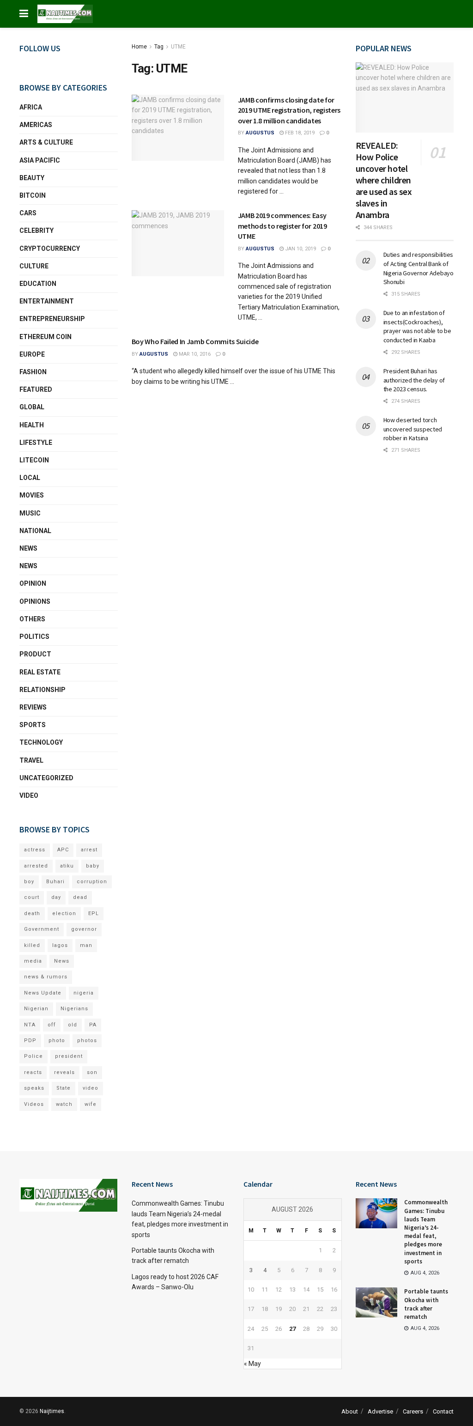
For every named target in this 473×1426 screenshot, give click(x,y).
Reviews (33, 707)
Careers (413, 1411)
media (33, 961)
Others (32, 619)
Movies (31, 495)
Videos (34, 1104)
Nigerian (36, 1009)
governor (84, 929)
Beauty (31, 178)
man (86, 945)
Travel (31, 760)
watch (64, 1104)
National (35, 530)
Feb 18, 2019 (299, 133)
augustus (260, 133)
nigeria (83, 993)
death (32, 913)
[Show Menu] (23, 14)
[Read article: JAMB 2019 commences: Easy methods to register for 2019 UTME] (178, 243)
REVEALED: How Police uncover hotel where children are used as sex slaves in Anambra (384, 180)
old (72, 1025)
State (63, 1088)
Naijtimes (52, 1411)
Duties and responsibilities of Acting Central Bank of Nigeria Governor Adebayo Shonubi (418, 268)
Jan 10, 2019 (300, 249)
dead (80, 897)
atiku (67, 866)
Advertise (380, 1411)
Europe (32, 354)
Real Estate (40, 672)
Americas (35, 124)
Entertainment (46, 301)
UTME (178, 46)
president (69, 1056)
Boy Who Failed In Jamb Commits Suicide (195, 341)
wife (91, 1104)
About (349, 1411)
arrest (89, 850)
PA (93, 1025)
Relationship (42, 689)
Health (31, 425)
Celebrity (36, 230)
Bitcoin (32, 195)
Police (33, 1056)
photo (57, 1041)
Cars (27, 213)
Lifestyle (35, 442)
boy (29, 882)
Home (139, 46)
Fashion (33, 372)
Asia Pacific (39, 160)
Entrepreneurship (52, 318)
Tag (159, 46)
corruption (92, 882)
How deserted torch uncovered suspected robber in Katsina (413, 429)
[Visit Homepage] (65, 14)
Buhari (55, 882)
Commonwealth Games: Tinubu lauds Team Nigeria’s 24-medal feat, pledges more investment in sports (426, 1231)
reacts (33, 1072)
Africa (30, 107)
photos (87, 1041)
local (29, 477)
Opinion (32, 583)
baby (92, 866)
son (92, 1072)
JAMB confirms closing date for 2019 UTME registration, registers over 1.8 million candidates (289, 110)
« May (252, 1363)
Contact (443, 1411)
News (28, 548)
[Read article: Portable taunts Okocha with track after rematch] (376, 1302)
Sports (32, 724)
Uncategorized (46, 778)
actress (34, 850)
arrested (36, 866)
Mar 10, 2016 (194, 354)
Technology (41, 742)
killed (32, 945)
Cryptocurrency (49, 248)
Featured (35, 389)
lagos (60, 945)
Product (35, 654)
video (90, 1088)
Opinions (34, 601)
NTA (30, 1025)
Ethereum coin (45, 336)
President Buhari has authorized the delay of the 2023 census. (414, 380)
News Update (42, 993)
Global (31, 407)
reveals (64, 1072)
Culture (34, 266)
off (52, 1025)
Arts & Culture (46, 142)
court (31, 897)
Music (30, 513)
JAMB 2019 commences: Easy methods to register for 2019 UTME (282, 226)
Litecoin (34, 460)
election (64, 913)
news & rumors (45, 977)
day (56, 897)
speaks (34, 1088)
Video (28, 795)
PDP (30, 1041)
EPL (93, 913)
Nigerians (74, 1009)
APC (63, 850)
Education (37, 283)
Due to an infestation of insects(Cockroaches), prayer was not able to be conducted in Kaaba (417, 326)
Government (41, 929)
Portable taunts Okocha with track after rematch (426, 1304)
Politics (34, 636)
